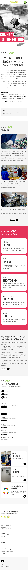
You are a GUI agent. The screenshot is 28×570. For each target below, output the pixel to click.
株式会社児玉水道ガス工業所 (6, 551)
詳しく (11, 113)
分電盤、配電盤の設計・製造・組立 (7, 528)
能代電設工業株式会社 (5, 549)
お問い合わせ (3, 564)
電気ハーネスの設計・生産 (6, 525)
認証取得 (3, 536)
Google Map (4, 420)
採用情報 (3, 542)
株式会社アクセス (4, 553)
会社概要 (3, 533)
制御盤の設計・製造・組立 (6, 527)
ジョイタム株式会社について (6, 534)
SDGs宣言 (3, 538)
